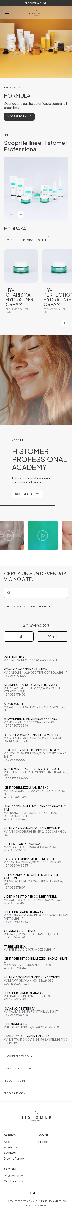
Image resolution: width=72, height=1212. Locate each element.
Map (52, 636)
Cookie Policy (13, 1181)
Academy (10, 1147)
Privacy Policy (13, 1175)
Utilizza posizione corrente (28, 606)
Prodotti (44, 1141)
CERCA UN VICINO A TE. (35, 576)
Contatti (10, 1153)
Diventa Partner (14, 1158)
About (8, 1141)
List (19, 636)
